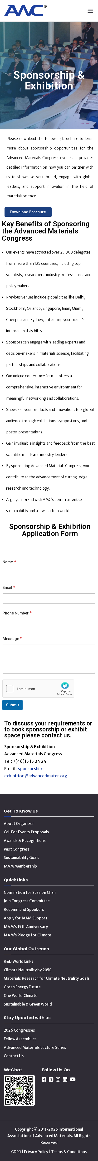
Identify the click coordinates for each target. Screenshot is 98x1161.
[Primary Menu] (90, 10)
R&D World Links (19, 961)
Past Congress (17, 849)
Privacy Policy (36, 1152)
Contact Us (14, 1056)
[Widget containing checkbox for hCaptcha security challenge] (38, 689)
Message (12, 638)
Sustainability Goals (21, 857)
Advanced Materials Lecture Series (35, 1047)
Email (9, 587)
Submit (12, 704)
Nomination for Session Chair (30, 892)
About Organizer (19, 823)
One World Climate (20, 995)
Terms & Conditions (69, 1152)
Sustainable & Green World (28, 1004)
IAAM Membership (20, 866)
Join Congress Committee (27, 901)
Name (9, 562)
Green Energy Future (22, 987)
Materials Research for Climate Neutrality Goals (47, 978)
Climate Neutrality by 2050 (28, 970)
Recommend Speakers (24, 909)
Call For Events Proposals (26, 832)
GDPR (16, 1152)
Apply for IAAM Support (25, 918)
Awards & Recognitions (25, 840)
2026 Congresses (19, 1030)
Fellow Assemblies (20, 1039)
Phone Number (17, 613)
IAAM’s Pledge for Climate (27, 935)
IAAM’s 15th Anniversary (26, 926)
